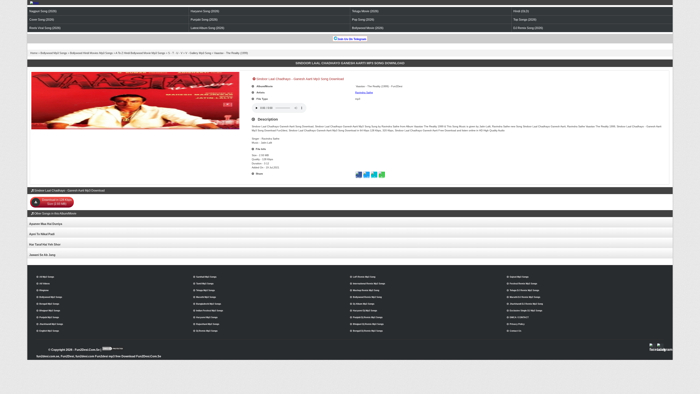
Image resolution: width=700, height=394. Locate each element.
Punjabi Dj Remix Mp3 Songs (368, 317)
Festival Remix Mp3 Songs (523, 283)
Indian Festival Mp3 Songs (209, 310)
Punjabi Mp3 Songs (49, 317)
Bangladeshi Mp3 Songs (208, 304)
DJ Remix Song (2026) (528, 28)
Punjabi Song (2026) (204, 19)
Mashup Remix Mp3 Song (366, 290)
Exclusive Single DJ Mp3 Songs (526, 310)
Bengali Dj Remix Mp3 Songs (368, 331)
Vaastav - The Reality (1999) (231, 53)
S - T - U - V (175, 53)
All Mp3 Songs (46, 277)
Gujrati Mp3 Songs (519, 277)
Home (34, 53)
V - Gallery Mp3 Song (198, 53)
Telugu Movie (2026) (365, 11)
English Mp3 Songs (49, 331)
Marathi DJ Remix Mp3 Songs (525, 297)
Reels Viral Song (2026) (45, 28)
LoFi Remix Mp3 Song (364, 277)
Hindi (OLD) (521, 11)
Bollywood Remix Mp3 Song (367, 297)
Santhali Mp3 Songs (206, 277)
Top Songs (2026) (524, 19)
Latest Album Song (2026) (207, 28)
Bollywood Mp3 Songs (53, 53)
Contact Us (515, 331)
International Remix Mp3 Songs (369, 283)
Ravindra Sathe (364, 92)
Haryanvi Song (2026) (205, 11)
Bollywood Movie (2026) (367, 28)
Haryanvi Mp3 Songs (207, 317)
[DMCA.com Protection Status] (113, 350)
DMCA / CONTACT (519, 317)
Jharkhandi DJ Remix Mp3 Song (526, 304)
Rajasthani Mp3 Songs (207, 324)
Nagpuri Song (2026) (43, 11)
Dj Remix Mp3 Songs (207, 331)
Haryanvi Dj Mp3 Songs (365, 310)
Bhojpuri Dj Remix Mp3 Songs (368, 324)
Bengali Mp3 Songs (49, 304)
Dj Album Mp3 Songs (363, 304)
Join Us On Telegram (351, 39)
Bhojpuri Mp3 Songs (49, 310)
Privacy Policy (517, 324)
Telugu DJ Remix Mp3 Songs (524, 290)
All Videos (44, 283)
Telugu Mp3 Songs (205, 290)
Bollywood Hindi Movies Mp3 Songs (91, 53)
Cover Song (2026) (41, 19)
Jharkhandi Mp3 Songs (51, 324)
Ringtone (44, 290)
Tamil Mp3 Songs (205, 283)
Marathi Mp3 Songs (206, 297)
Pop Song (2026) (363, 19)
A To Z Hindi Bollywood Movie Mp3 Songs (140, 53)
